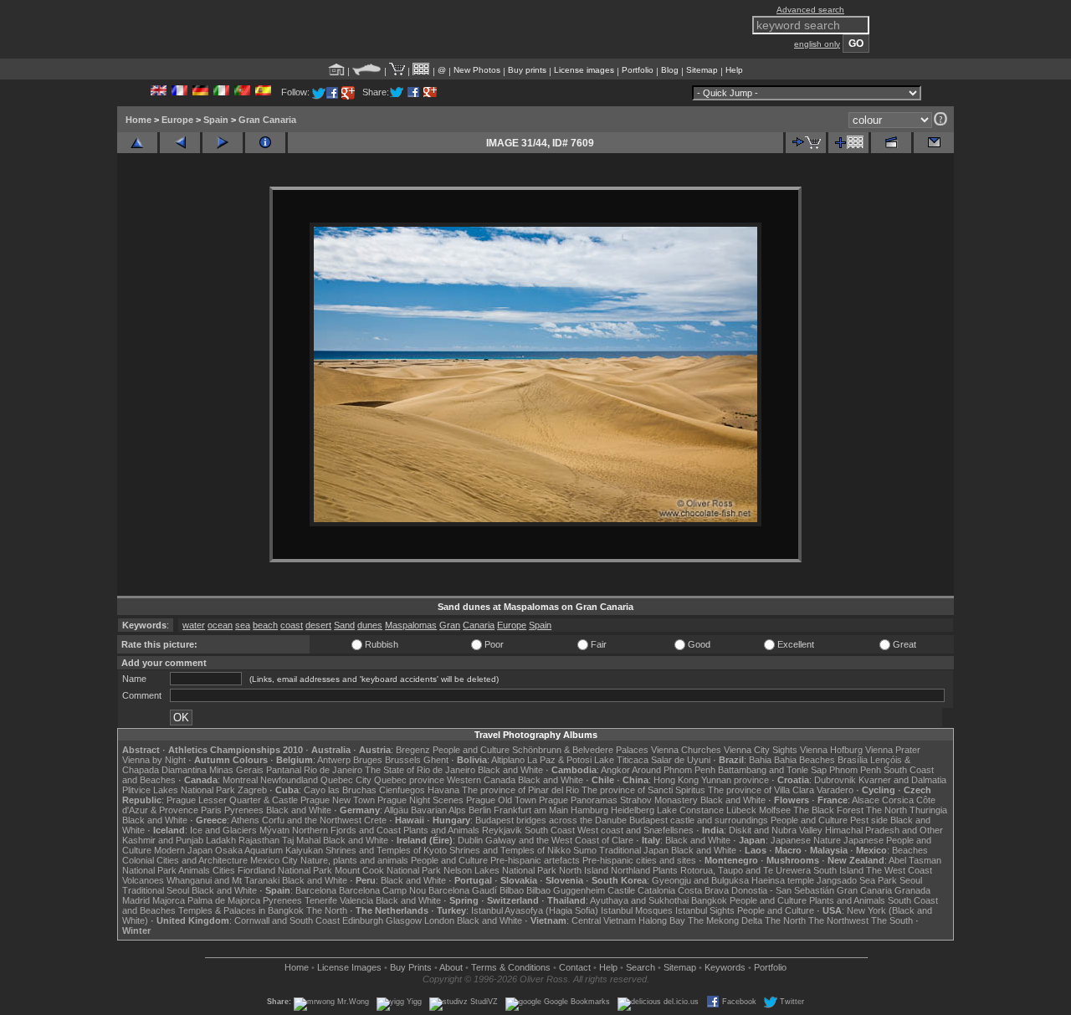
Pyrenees (244, 810)
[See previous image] (180, 142)
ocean (220, 625)
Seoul (910, 880)
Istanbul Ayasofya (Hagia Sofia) (534, 910)
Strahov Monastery (659, 800)
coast (291, 625)
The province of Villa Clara (761, 790)
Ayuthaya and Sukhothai (639, 900)
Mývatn (274, 830)
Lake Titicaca (621, 760)
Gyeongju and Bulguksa (700, 880)
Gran (449, 625)
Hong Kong (676, 780)
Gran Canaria (267, 120)
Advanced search (810, 9)
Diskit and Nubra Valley (775, 830)
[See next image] (222, 142)
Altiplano (508, 760)
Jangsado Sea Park (857, 880)
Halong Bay (661, 920)
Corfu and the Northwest (311, 820)
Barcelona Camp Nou (382, 890)
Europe (177, 120)
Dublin (470, 840)
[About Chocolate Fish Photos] (367, 69)
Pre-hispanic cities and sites (639, 860)
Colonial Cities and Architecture (185, 860)
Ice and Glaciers (223, 830)
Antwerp (334, 760)
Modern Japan (183, 850)
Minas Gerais (236, 770)
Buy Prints (411, 967)
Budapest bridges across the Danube (551, 820)
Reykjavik (502, 830)
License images (584, 69)
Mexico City (274, 860)
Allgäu (396, 810)
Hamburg (589, 810)
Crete (375, 820)
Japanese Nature (806, 840)
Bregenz (413, 750)
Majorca (168, 900)
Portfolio (637, 69)
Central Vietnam (603, 920)
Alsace (865, 800)
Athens (245, 820)
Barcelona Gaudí (462, 890)
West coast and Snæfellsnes (635, 830)
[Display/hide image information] (265, 142)
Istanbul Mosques (637, 910)
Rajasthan (258, 840)
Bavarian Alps (438, 810)
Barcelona (315, 890)
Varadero (835, 790)
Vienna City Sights (760, 750)
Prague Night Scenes (420, 800)
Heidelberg (632, 810)
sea (242, 625)
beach (265, 625)
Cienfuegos (402, 790)
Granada (912, 890)
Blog (670, 69)
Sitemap (702, 69)
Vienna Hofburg (831, 750)
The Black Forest (828, 810)
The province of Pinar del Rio (520, 790)
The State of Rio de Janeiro (420, 770)
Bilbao (512, 890)
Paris (211, 810)
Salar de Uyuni (680, 760)
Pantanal (283, 770)
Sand (344, 625)
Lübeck (741, 810)
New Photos (477, 69)
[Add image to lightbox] (848, 142)
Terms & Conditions (511, 967)
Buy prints (527, 69)
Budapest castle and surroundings (698, 820)
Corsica (898, 800)
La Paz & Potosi (559, 760)
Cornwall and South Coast (287, 920)
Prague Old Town (501, 800)
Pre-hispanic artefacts (535, 860)
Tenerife (321, 900)
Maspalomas (411, 625)
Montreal (240, 780)
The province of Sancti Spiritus (643, 790)
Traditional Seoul (155, 890)
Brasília (853, 760)
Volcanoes (143, 880)
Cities (224, 870)
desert (318, 625)
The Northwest (838, 920)
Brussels (403, 760)
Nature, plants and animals (354, 860)
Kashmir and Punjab (162, 840)
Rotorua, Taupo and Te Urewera (745, 870)
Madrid (136, 900)
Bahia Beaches (804, 760)
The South (892, 920)
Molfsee (775, 810)
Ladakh (221, 840)
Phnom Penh (855, 770)
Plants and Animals (441, 830)
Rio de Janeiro (333, 770)
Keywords (725, 967)
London (439, 920)
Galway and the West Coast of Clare (559, 840)
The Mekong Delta (725, 920)
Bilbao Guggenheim (565, 890)
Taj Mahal (301, 840)
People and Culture (471, 750)
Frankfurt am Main (531, 810)
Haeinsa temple (782, 880)
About (451, 967)
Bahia (760, 760)
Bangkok (709, 900)
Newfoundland (289, 780)
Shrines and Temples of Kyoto (386, 850)
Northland (630, 870)
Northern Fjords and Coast (346, 830)
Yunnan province (735, 780)
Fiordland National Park (285, 870)
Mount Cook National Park (388, 870)
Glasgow (404, 920)
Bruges (367, 760)
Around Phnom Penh (673, 770)
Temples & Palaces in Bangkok (241, 910)
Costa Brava (703, 890)
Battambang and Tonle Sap (772, 770)
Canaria (479, 625)
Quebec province (409, 780)
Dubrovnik (835, 780)
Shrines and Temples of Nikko (510, 850)
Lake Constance (690, 810)
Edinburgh (362, 920)
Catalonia (656, 890)
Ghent (435, 760)
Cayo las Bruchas (340, 790)
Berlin (480, 810)
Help (734, 69)
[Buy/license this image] (806, 142)
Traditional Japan (634, 850)
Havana (443, 790)
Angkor (615, 770)
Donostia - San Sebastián (782, 890)
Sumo (585, 850)
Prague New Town (337, 800)
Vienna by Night (154, 760)
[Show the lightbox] (421, 69)
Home (138, 120)
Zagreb (252, 790)
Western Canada (481, 780)
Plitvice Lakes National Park (178, 790)
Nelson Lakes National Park (499, 870)
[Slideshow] (891, 142)
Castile (621, 890)
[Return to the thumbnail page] (137, 142)
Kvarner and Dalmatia (902, 780)
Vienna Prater (892, 750)
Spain (215, 120)
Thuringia (928, 810)
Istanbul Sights (705, 910)
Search (640, 967)
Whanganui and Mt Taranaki (223, 880)
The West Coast (899, 870)
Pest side (869, 820)
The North (886, 810)
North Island (583, 870)
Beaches (910, 850)
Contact (575, 967)
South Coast (550, 830)
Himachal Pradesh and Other (884, 830)
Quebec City (346, 780)
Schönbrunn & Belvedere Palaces (580, 750)
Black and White (510, 770)
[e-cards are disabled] (934, 142)
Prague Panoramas (578, 800)
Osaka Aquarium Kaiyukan (269, 850)
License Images (349, 967)
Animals (194, 870)
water (193, 625)
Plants (665, 870)
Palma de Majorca (223, 900)
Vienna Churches (686, 750)
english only (817, 44)
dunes (369, 625)
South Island (838, 870)
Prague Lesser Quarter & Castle (232, 800)
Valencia (356, 900)
